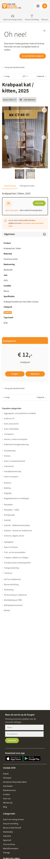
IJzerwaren (9, 466)
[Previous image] (6, 137)
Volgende (40, 76)
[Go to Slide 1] (19, 174)
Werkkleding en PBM (13, 600)
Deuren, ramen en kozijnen (15, 439)
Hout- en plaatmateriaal (14, 461)
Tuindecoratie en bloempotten (17, 562)
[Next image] (44, 137)
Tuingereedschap (11, 567)
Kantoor (7, 482)
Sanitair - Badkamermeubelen (17, 525)
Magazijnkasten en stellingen (16, 498)
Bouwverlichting (11, 584)
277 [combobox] (24, 76)
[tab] (10, 186)
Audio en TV (9, 418)
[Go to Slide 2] (30, 174)
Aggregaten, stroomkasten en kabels (20, 413)
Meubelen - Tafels (11, 509)
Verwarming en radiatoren (15, 594)
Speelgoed (8, 542)
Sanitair (7, 520)
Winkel (7, 610)
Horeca (7, 455)
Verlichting (8, 589)
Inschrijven (12, 740)
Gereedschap (10, 450)
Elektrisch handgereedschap (16, 444)
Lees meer (39, 203)
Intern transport (11, 476)
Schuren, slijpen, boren (14, 535)
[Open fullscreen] (44, 110)
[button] (38, 6)
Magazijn (8, 493)
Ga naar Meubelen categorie (32, 56)
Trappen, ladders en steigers (16, 557)
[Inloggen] (44, 6)
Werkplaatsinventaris (13, 605)
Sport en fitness (11, 547)
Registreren (35, 374)
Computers (9, 434)
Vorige (7, 76)
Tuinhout (8, 573)
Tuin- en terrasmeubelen (15, 552)
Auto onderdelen (11, 428)
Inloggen (14, 374)
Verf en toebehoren (12, 579)
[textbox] (25, 301)
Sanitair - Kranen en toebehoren (18, 530)
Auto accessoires (11, 423)
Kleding (7, 488)
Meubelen (7, 312)
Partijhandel (9, 515)
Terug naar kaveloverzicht (14, 67)
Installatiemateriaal (12, 471)
